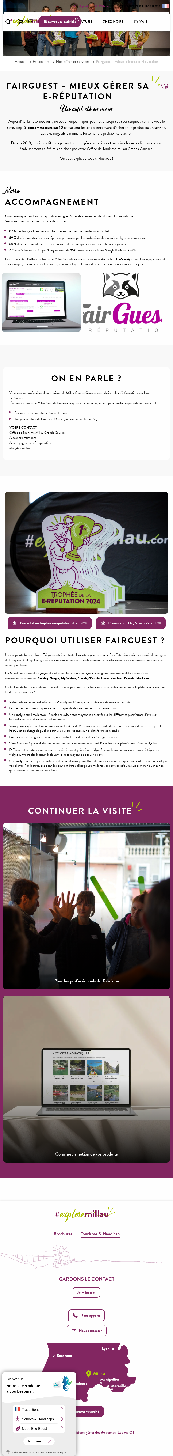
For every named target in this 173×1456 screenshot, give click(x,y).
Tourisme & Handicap (100, 1233)
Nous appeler (90, 1315)
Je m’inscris (86, 1292)
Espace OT (126, 1432)
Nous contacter (90, 1330)
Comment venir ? (86, 1411)
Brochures (63, 1233)
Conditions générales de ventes (91, 1432)
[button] (8, 21)
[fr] (165, 6)
